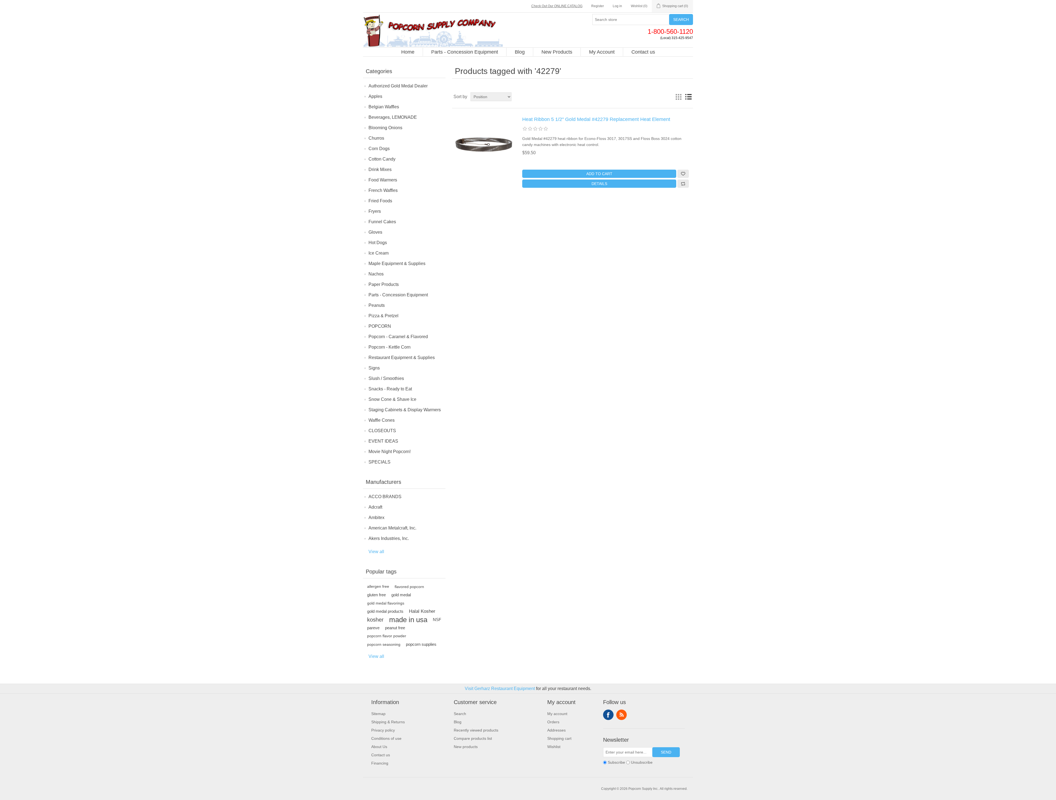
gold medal (401, 594)
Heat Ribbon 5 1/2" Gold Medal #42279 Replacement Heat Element (596, 119)
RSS (621, 715)
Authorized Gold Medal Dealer (398, 86)
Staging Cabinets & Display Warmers (405, 409)
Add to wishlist (683, 174)
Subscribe (616, 762)
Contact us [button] (643, 52)
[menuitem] (408, 52)
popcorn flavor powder (386, 636)
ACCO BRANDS (385, 496)
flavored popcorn (409, 586)
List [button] (688, 96)
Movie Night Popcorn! (390, 451)
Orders (553, 722)
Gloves (375, 232)
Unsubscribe (642, 762)
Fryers (375, 211)
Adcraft (375, 507)
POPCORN (380, 326)
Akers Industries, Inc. (389, 538)
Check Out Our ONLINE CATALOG (556, 6)
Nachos (376, 274)
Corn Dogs (379, 148)
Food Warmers (383, 180)
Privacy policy (383, 730)
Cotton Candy (382, 159)
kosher (375, 620)
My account (557, 713)
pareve (373, 627)
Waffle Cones (382, 420)
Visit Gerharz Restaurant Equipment (500, 688)
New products (466, 746)
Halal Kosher (422, 611)
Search (681, 19)
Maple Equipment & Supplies (397, 263)
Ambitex (376, 517)
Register (597, 6)
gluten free (376, 594)
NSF (437, 619)
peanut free (395, 627)
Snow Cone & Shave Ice (392, 399)
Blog (457, 722)
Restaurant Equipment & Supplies (402, 357)
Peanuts (377, 305)
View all (376, 551)
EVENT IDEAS (383, 441)
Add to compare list (683, 184)
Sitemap (378, 713)
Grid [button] (678, 96)
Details (599, 183)
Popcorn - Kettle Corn (390, 347)
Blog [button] (520, 52)
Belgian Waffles (384, 106)
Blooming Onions (385, 127)
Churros (376, 138)
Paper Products (384, 284)
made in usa (408, 620)
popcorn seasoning (383, 644)
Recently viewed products (476, 730)
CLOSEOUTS (382, 430)
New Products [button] (556, 52)
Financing (379, 763)
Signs (374, 368)
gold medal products (385, 611)
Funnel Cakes (382, 221)
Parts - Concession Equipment (398, 295)
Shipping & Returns (388, 722)
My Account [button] (602, 52)
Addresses (556, 730)
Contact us (380, 755)
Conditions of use (386, 738)
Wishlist (553, 746)
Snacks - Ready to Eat (390, 389)
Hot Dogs (378, 242)
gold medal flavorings (385, 603)
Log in (617, 6)
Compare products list (473, 738)
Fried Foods (380, 200)
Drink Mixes (380, 169)
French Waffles (383, 190)
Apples (375, 96)
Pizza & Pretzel (383, 315)
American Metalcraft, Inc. (392, 528)
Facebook (608, 715)
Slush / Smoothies (386, 378)
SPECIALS (380, 462)
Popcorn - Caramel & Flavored (398, 336)
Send (666, 752)
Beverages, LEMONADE (393, 117)
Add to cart (599, 174)
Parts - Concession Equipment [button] (464, 52)
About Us (379, 746)
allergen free (378, 586)
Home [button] (407, 52)
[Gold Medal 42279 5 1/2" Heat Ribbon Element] (483, 144)
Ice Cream (379, 253)
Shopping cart (559, 738)
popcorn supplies (421, 644)
